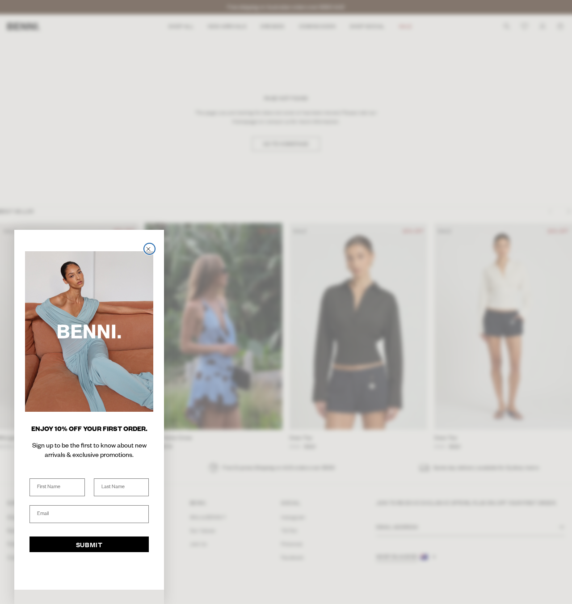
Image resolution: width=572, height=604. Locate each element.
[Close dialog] (149, 248)
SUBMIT (89, 545)
